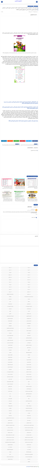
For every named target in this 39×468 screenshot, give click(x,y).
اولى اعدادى (10, 379)
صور (28, 398)
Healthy (10, 296)
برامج (29, 381)
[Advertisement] (19, 25)
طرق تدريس (10, 398)
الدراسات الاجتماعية (10, 330)
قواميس (10, 408)
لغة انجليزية (29, 415)
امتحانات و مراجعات (29, 379)
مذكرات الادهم (10, 420)
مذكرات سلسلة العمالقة (28, 430)
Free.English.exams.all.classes (29, 296)
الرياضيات (28, 333)
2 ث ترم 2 (29, 277)
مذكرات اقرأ (28, 420)
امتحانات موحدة (29, 374)
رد (36, 214)
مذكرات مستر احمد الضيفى (29, 437)
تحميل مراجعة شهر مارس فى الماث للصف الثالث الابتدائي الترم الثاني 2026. (32, 187)
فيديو (29, 403)
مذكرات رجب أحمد (10, 427)
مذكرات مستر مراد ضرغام (28, 442)
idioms (29, 301)
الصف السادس (10, 347)
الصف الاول (28, 335)
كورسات (29, 413)
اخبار (10, 301)
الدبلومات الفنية (29, 330)
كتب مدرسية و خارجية (29, 410)
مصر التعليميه (29, 444)
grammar (10, 299)
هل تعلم (29, 459)
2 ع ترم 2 (29, 282)
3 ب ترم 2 (36, 6)
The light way (33, 209)
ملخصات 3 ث (29, 449)
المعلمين (10, 369)
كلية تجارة (10, 410)
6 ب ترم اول (28, 294)
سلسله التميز (29, 396)
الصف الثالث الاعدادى (29, 340)
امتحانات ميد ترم (10, 374)
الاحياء (29, 311)
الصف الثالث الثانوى (10, 340)
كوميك (10, 413)
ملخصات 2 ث (10, 447)
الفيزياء (10, 352)
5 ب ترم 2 (10, 289)
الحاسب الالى (29, 328)
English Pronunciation (10, 294)
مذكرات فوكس (29, 432)
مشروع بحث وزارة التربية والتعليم (10, 442)
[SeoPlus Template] (38, 466)
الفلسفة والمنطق (28, 352)
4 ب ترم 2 (29, 289)
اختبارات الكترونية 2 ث (29, 306)
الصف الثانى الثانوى (29, 345)
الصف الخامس (10, 345)
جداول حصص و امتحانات (28, 391)
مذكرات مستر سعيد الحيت (10, 437)
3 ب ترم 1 (10, 282)
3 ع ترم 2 (10, 284)
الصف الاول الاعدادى (10, 335)
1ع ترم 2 (10, 272)
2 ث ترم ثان (28, 279)
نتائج (10, 454)
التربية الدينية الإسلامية (10, 316)
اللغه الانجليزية (29, 364)
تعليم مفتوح (10, 386)
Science (29, 299)
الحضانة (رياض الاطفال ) (10, 328)
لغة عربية (10, 415)
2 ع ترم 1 (10, 279)
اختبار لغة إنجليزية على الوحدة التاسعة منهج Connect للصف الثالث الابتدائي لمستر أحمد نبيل (7, 200)
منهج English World (10, 449)
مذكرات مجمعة (10, 432)
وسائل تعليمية (10, 459)
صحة (10, 396)
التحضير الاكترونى (28, 316)
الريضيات (10, 333)
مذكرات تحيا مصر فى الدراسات (29, 427)
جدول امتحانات (10, 391)
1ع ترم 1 (29, 272)
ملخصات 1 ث (29, 447)
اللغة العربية (29, 362)
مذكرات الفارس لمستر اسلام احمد (29, 425)
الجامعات (10, 323)
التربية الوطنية (29, 318)
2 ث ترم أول (10, 277)
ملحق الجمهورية (10, 444)
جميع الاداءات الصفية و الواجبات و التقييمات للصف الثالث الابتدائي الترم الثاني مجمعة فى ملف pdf (32, 200)
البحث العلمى (29, 313)
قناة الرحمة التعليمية (29, 408)
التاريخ (10, 313)
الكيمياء (29, 357)
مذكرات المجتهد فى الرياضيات (10, 425)
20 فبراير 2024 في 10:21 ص (31, 210)
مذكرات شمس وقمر (10, 430)
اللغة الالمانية (10, 357)
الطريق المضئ (18, 1)
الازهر (10, 311)
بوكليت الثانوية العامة (10, 381)
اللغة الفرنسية (10, 362)
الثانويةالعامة (29, 323)
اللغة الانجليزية (30, 6)
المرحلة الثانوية (29, 369)
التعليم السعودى (10, 318)
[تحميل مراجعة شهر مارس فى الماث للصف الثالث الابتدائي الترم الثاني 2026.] (32, 182)
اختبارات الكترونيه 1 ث (10, 306)
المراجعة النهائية (10, 364)
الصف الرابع (29, 347)
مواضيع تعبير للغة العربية (29, 454)
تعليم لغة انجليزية (29, 386)
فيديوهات (10, 403)
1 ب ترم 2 (10, 267)
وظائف (29, 461)
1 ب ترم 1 (29, 267)
